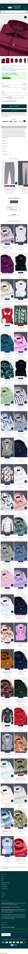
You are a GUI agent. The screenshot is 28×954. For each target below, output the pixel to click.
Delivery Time (4, 146)
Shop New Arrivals (3, 953)
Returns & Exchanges (5, 882)
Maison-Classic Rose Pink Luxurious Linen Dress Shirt (7, 590)
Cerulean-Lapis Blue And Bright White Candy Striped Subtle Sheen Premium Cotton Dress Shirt (7, 754)
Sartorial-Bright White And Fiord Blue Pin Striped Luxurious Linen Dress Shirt (7, 614)
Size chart (25, 83)
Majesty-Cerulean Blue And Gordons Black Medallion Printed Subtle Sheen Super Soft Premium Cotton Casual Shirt (20, 327)
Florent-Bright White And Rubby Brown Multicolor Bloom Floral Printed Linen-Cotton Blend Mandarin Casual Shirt (7, 510)
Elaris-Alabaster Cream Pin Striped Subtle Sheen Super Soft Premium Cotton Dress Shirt (7, 301)
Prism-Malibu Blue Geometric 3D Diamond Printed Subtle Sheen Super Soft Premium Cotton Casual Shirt (20, 563)
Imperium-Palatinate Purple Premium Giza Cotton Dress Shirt (7, 274)
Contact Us (3, 894)
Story (3, 127)
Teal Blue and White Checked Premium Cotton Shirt (7, 830)
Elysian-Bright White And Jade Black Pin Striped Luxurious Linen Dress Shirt (20, 484)
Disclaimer (4, 148)
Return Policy (4, 151)
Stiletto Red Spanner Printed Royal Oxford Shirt (20, 858)
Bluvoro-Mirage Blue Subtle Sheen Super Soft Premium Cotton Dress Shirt (20, 616)
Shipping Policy (4, 884)
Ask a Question (14, 201)
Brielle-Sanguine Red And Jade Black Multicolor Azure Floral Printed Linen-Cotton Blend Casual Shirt (7, 699)
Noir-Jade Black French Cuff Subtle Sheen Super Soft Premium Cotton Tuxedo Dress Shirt (20, 380)
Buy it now (14, 110)
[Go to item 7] (25, 60)
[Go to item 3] (8, 60)
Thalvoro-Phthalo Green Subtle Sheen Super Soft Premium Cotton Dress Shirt (20, 699)
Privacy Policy (3, 886)
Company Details (5, 154)
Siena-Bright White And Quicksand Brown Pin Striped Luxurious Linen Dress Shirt (7, 803)
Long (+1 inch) (15, 97)
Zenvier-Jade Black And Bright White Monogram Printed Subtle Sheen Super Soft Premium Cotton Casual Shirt (7, 563)
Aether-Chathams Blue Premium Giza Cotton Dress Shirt (7, 354)
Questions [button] (16, 206)
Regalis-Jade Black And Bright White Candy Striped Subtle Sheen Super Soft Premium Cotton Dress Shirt (7, 459)
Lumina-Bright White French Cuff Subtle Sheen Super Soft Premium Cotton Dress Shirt (20, 301)
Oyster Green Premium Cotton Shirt (21, 777)
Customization (5, 143)
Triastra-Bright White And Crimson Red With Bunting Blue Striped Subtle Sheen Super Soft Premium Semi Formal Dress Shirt (7, 246)
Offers (2, 896)
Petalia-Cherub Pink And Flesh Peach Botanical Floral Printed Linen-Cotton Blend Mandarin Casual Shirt (7, 644)
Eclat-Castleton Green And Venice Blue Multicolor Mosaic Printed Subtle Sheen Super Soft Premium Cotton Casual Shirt (20, 537)
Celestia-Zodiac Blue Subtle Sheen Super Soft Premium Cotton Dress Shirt (20, 671)
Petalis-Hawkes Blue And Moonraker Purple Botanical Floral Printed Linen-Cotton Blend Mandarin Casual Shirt (7, 431)
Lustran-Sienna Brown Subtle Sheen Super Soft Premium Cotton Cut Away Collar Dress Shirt (7, 671)
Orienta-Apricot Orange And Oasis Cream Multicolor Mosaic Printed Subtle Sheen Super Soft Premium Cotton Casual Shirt (20, 754)
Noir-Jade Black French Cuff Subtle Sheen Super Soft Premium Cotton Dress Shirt (20, 274)
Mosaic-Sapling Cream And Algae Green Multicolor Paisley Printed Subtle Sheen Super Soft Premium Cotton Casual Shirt (21, 830)
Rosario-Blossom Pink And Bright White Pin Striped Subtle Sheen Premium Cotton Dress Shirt (21, 642)
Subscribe (6, 934)
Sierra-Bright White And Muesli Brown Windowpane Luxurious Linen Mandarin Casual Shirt (21, 803)
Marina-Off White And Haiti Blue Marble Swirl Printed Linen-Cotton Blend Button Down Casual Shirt (7, 486)
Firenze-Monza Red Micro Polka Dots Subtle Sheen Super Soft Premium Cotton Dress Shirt (21, 727)
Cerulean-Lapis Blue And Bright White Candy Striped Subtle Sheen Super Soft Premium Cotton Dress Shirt (20, 433)
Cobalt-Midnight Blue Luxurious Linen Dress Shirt (20, 457)
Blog (2, 878)
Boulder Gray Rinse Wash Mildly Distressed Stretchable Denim (9, 188)
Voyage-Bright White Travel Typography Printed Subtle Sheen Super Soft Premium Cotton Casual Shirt (7, 537)
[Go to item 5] (16, 60)
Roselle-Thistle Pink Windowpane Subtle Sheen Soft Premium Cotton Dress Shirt (21, 590)
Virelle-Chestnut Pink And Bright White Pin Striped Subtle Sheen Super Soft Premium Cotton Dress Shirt (20, 510)
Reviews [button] (9, 206)
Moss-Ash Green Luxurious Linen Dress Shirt (7, 406)
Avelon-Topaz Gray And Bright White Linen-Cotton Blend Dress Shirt (21, 406)
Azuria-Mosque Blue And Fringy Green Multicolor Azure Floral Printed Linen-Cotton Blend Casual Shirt (7, 380)
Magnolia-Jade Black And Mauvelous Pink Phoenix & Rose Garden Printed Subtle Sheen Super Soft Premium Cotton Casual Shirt (7, 727)
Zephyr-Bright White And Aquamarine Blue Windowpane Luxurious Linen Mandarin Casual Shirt (7, 778)
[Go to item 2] (3, 60)
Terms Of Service (4, 888)
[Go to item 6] (21, 60)
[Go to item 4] (12, 60)
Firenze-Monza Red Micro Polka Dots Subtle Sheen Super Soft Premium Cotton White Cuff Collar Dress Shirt (7, 327)
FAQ (2, 880)
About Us (3, 876)
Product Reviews (14, 198)
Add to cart (14, 106)
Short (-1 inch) (20, 97)
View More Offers (6, 78)
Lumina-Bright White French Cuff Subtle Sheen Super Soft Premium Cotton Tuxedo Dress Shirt (20, 246)
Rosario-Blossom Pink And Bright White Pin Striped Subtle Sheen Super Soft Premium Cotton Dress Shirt (20, 354)
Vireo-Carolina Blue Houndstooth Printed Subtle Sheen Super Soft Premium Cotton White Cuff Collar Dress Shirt (7, 858)
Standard (9, 97)
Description (4, 140)
